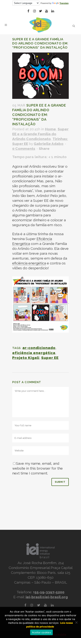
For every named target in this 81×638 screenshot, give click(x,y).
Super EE (50, 358)
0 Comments (23, 148)
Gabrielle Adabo (48, 144)
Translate (64, 3)
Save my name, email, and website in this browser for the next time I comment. (37, 468)
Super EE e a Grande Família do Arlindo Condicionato (40, 134)
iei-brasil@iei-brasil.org (47, 597)
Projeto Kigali (25, 358)
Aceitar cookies (41, 632)
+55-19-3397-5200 (48, 592)
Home (50, 129)
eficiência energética (33, 353)
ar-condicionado (39, 348)
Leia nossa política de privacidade (49, 624)
